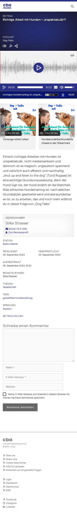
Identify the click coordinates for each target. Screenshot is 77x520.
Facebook (10, 500)
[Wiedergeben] (4, 87)
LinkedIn (10, 507)
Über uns (10, 455)
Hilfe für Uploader (14, 466)
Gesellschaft (9, 287)
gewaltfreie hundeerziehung (18, 298)
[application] (38, 87)
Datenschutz (12, 487)
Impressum (11, 483)
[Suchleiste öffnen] (72, 6)
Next (72, 126)
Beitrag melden (13, 316)
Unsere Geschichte (15, 463)
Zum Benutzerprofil (17, 232)
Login (8, 479)
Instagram (11, 503)
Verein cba (11, 459)
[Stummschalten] (62, 87)
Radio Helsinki (10, 244)
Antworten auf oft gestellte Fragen (23, 470)
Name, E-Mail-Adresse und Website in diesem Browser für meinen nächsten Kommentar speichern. (36, 396)
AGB (7, 490)
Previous (2, 126)
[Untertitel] (56, 87)
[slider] (30, 87)
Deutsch (7, 309)
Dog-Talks (8, 40)
